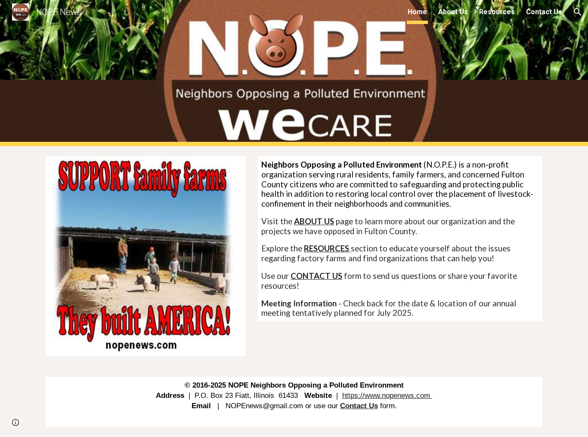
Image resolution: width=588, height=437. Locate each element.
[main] (400, 238)
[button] (577, 12)
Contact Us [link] (544, 12)
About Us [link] (453, 12)
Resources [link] (497, 12)
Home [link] (417, 12)
